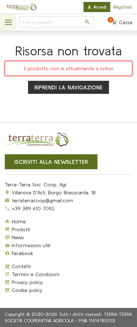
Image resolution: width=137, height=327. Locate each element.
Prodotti (20, 229)
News (17, 237)
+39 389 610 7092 (33, 208)
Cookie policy (26, 290)
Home (18, 221)
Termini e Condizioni (34, 274)
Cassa (121, 22)
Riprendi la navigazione (68, 87)
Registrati (122, 7)
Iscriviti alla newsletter (51, 161)
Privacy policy (26, 282)
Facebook (21, 253)
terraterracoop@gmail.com (42, 200)
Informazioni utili (30, 245)
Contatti (20, 266)
